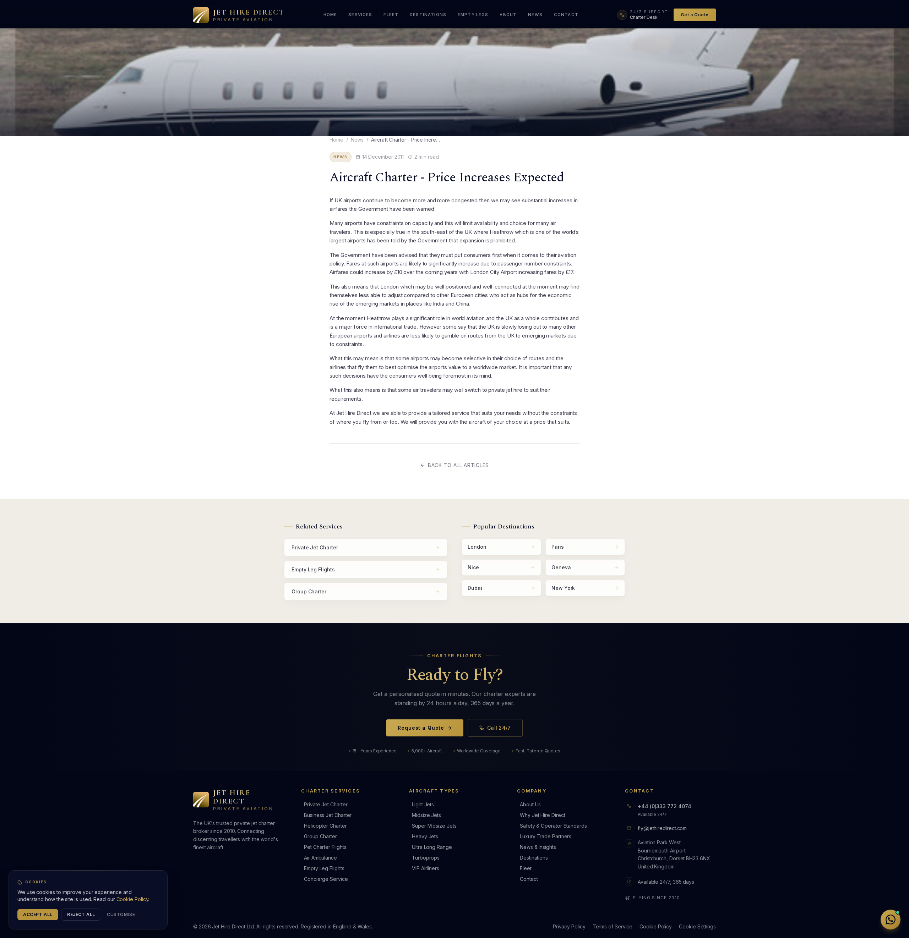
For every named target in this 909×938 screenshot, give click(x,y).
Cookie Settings (697, 926)
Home (336, 140)
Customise (121, 914)
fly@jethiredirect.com (662, 828)
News (357, 140)
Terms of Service (613, 926)
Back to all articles (458, 465)
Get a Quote (695, 14)
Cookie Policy (655, 926)
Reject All (81, 914)
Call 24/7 (499, 728)
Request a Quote (421, 728)
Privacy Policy (569, 926)
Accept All (38, 914)
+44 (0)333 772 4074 (664, 806)
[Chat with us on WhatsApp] (890, 919)
